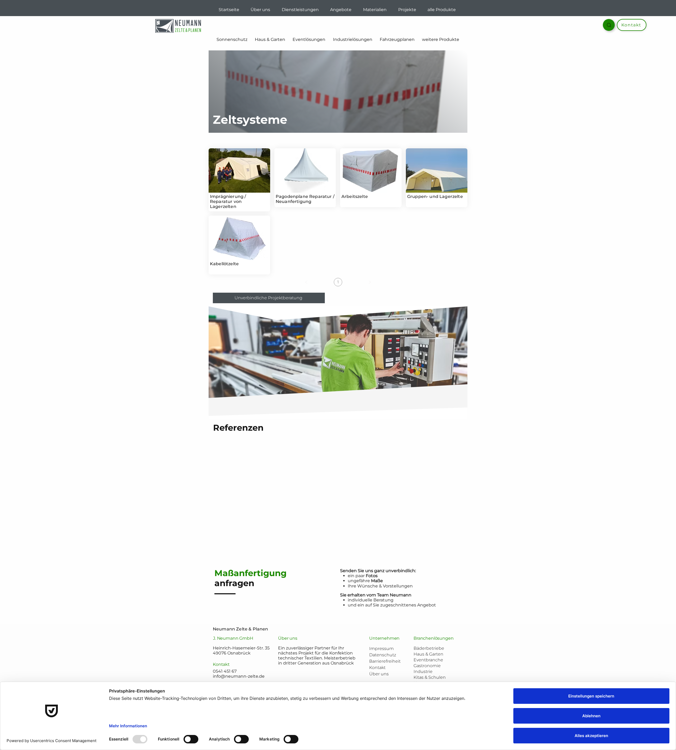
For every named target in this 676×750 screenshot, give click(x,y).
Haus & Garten (428, 654)
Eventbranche (428, 659)
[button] (397, 40)
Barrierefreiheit (385, 661)
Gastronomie (427, 665)
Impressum (381, 648)
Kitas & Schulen (430, 677)
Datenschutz (382, 654)
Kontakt (377, 667)
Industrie (423, 671)
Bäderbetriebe (429, 648)
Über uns (379, 673)
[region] (239, 179)
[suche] (609, 25)
